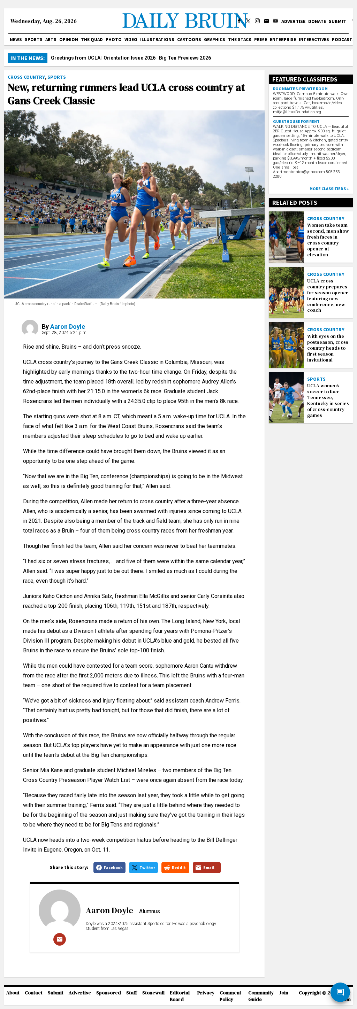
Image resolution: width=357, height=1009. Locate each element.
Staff (131, 992)
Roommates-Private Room (300, 88)
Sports (34, 39)
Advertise (293, 21)
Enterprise (283, 39)
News (16, 39)
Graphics (214, 39)
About (13, 992)
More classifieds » (329, 188)
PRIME (260, 39)
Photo (114, 39)
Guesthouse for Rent (296, 121)
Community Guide (261, 996)
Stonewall (153, 992)
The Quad (92, 39)
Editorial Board (180, 996)
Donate (317, 21)
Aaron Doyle (67, 326)
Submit (337, 21)
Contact (34, 992)
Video (130, 39)
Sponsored (108, 992)
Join (283, 992)
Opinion (68, 39)
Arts (50, 39)
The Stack (239, 39)
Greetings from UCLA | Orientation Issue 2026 (103, 58)
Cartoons (189, 39)
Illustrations (157, 39)
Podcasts (343, 39)
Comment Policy (230, 996)
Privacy (205, 992)
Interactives (314, 39)
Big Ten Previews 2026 (185, 58)
